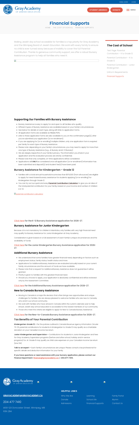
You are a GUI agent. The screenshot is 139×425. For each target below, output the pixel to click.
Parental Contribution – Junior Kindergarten (121, 66)
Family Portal (118, 395)
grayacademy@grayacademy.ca (23, 395)
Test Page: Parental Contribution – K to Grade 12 (120, 52)
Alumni (115, 399)
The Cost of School (63, 27)
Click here (19, 220)
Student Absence (98, 10)
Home (47, 27)
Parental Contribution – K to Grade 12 (120, 59)
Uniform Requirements (117, 72)
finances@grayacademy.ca (46, 358)
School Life (92, 399)
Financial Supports (115, 76)
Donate (116, 10)
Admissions (66, 403)
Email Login (123, 2)
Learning (91, 395)
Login (133, 2)
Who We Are (67, 395)
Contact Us (117, 403)
